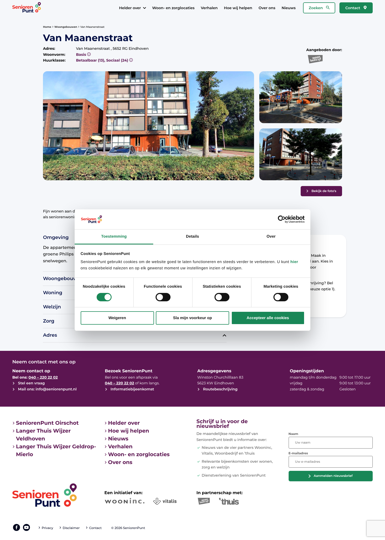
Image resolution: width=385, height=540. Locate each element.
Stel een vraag (31, 383)
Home (47, 27)
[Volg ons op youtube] (26, 527)
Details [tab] (192, 236)
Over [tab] (271, 236)
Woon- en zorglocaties (173, 8)
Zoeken (316, 8)
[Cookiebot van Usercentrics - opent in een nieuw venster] (282, 219)
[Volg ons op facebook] (16, 527)
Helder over (130, 8)
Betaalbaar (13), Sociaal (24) (102, 60)
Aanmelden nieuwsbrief (333, 476)
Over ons (266, 8)
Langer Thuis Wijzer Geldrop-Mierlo (56, 451)
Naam (293, 434)
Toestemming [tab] (114, 236)
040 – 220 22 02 (43, 377)
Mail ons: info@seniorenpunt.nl (46, 389)
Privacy (47, 528)
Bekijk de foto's (323, 191)
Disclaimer (71, 528)
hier (294, 262)
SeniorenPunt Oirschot (47, 423)
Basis (81, 54)
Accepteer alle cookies (268, 318)
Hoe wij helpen (238, 8)
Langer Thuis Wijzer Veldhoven (43, 435)
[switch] (163, 297)
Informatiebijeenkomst (131, 389)
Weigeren (117, 318)
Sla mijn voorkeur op (192, 318)
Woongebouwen (65, 27)
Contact (353, 8)
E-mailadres (298, 453)
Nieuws (289, 8)
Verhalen (209, 8)
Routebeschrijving (220, 389)
